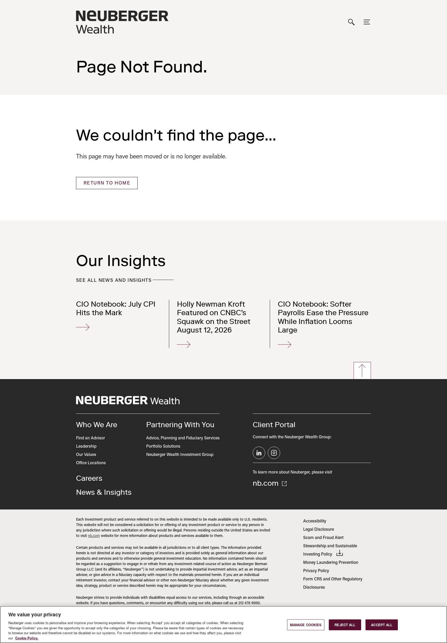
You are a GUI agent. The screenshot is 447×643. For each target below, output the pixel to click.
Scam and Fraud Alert (323, 538)
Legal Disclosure (318, 530)
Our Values (86, 455)
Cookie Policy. (26, 637)
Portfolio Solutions (163, 447)
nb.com (266, 483)
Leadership (86, 447)
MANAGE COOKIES (306, 624)
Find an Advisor (90, 438)
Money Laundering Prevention (330, 563)
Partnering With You (180, 424)
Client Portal (274, 424)
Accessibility (314, 521)
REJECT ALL (344, 624)
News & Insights (104, 492)
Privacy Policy (316, 571)
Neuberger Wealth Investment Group (179, 455)
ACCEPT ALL (381, 624)
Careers (89, 478)
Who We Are (96, 424)
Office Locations (91, 463)
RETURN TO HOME (107, 183)
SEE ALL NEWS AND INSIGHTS (114, 280)
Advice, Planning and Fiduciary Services (183, 438)
